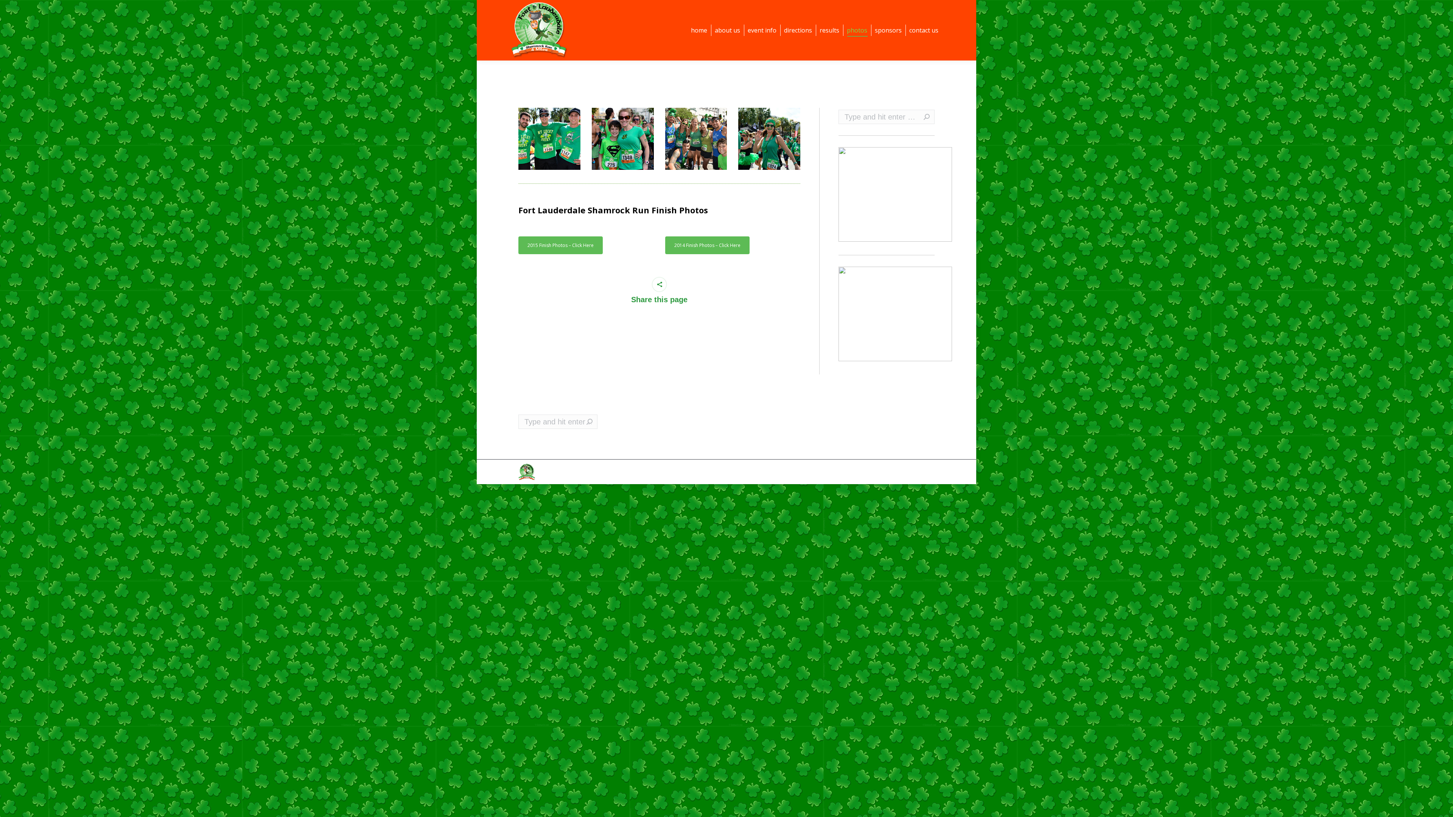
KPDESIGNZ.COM (833, 472)
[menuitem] (699, 30)
